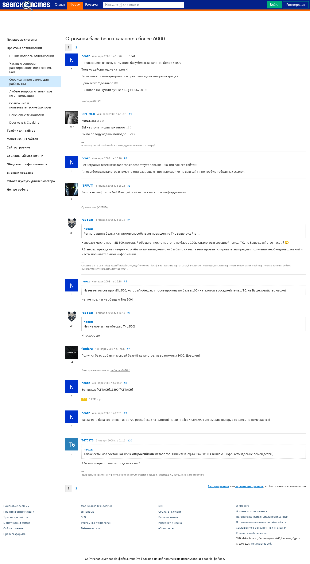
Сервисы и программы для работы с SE (29, 81)
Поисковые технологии (26, 115)
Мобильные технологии (96, 506)
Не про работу (17, 189)
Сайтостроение (18, 147)
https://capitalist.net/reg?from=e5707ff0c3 (133, 265)
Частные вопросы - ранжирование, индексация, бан (30, 67)
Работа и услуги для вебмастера (31, 181)
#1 (130, 114)
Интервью (87, 511)
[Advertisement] (155, 21)
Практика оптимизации (24, 48)
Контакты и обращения (251, 533)
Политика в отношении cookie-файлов (261, 522)
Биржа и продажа (20, 172)
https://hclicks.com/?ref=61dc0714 (108, 268)
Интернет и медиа (170, 523)
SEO (83, 517)
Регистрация (295, 4)
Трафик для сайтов (21, 130)
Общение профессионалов (27, 164)
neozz (85, 56)
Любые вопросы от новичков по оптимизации (31, 93)
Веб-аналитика (90, 528)
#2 (125, 158)
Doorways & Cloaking (24, 122)
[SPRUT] (87, 185)
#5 (125, 281)
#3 (128, 185)
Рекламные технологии (96, 523)
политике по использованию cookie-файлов (194, 559)
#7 (128, 349)
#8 (125, 383)
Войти (274, 4)
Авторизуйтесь (218, 486)
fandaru (87, 348)
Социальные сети (169, 511)
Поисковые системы (22, 39)
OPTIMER (88, 114)
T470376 (87, 440)
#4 (128, 220)
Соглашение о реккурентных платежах (261, 527)
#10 (130, 440)
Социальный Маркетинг (25, 156)
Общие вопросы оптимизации (31, 56)
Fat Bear (87, 219)
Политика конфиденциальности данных (262, 517)
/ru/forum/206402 (120, 370)
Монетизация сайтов (22, 139)
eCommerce (166, 528)
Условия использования (251, 511)
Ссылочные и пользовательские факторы (30, 105)
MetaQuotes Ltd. (261, 543)
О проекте (242, 506)
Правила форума (14, 534)
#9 (125, 413)
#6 (128, 313)
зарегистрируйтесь (249, 486)
